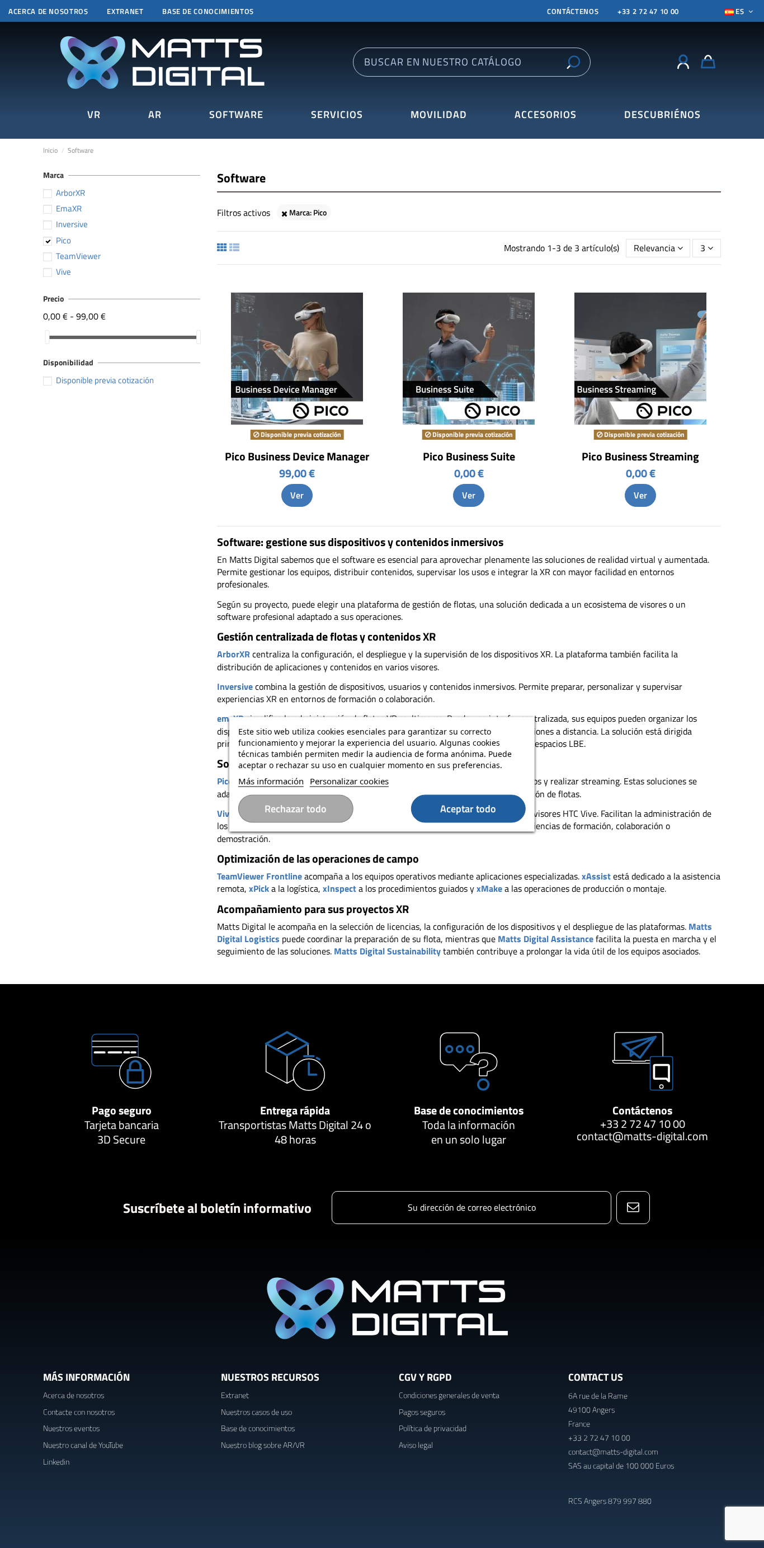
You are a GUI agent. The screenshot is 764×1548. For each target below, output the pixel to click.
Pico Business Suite (469, 456)
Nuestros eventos (71, 1428)
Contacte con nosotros (79, 1412)
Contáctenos (642, 1110)
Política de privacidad (432, 1428)
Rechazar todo (296, 808)
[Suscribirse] (632, 1207)
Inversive (72, 224)
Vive (63, 271)
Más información (271, 780)
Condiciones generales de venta (449, 1395)
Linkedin (56, 1461)
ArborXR (70, 192)
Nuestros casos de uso (256, 1412)
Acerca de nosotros (48, 11)
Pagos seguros (422, 1412)
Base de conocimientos (208, 11)
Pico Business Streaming (640, 456)
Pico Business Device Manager (297, 456)
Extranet (125, 11)
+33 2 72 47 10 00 (648, 11)
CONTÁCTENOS (572, 11)
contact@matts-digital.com (642, 1136)
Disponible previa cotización (105, 380)
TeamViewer (78, 256)
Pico (63, 240)
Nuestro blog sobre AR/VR (263, 1445)
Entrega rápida (295, 1110)
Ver (297, 495)
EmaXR (69, 208)
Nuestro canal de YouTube (83, 1445)
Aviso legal (416, 1445)
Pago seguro (122, 1110)
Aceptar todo (468, 808)
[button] (662, 115)
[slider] (47, 337)
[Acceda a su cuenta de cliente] (683, 62)
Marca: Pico (307, 212)
